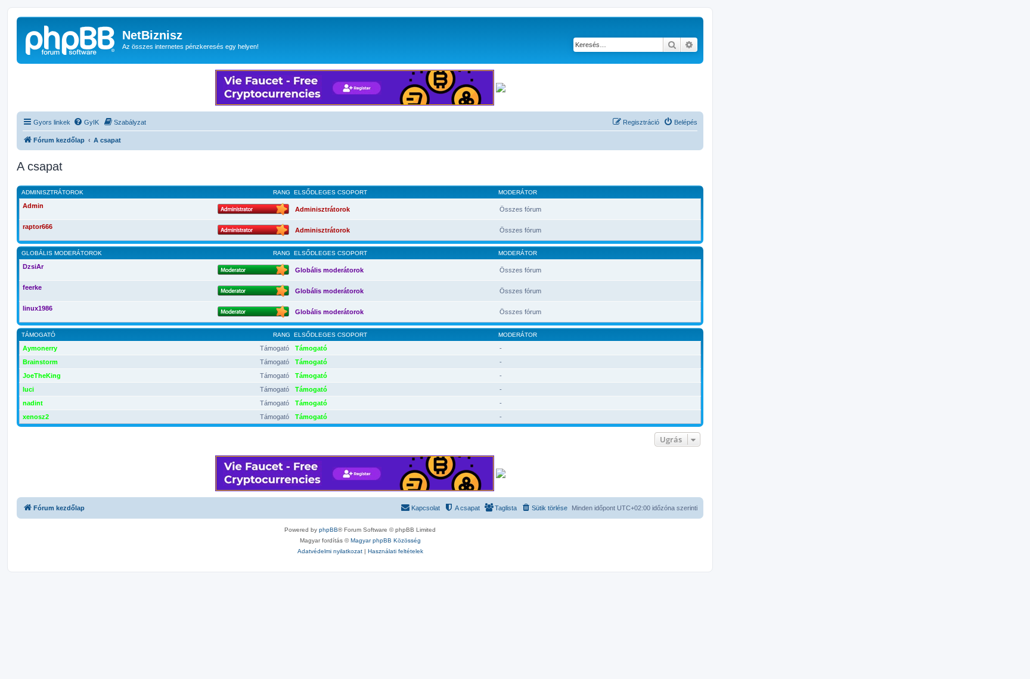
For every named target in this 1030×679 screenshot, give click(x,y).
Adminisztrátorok (52, 192)
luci (28, 389)
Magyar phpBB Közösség (385, 540)
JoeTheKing (42, 375)
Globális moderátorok (61, 253)
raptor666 (37, 226)
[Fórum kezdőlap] (71, 39)
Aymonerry (40, 348)
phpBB (328, 529)
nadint (33, 403)
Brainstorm (40, 361)
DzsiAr (33, 266)
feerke (32, 287)
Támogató (38, 334)
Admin (33, 205)
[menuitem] (86, 122)
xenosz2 (36, 416)
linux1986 (37, 308)
